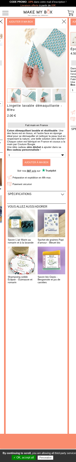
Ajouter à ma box (21, 21)
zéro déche (33, 147)
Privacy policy (61, 457)
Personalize (45, 457)
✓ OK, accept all (23, 457)
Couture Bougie (26, 144)
